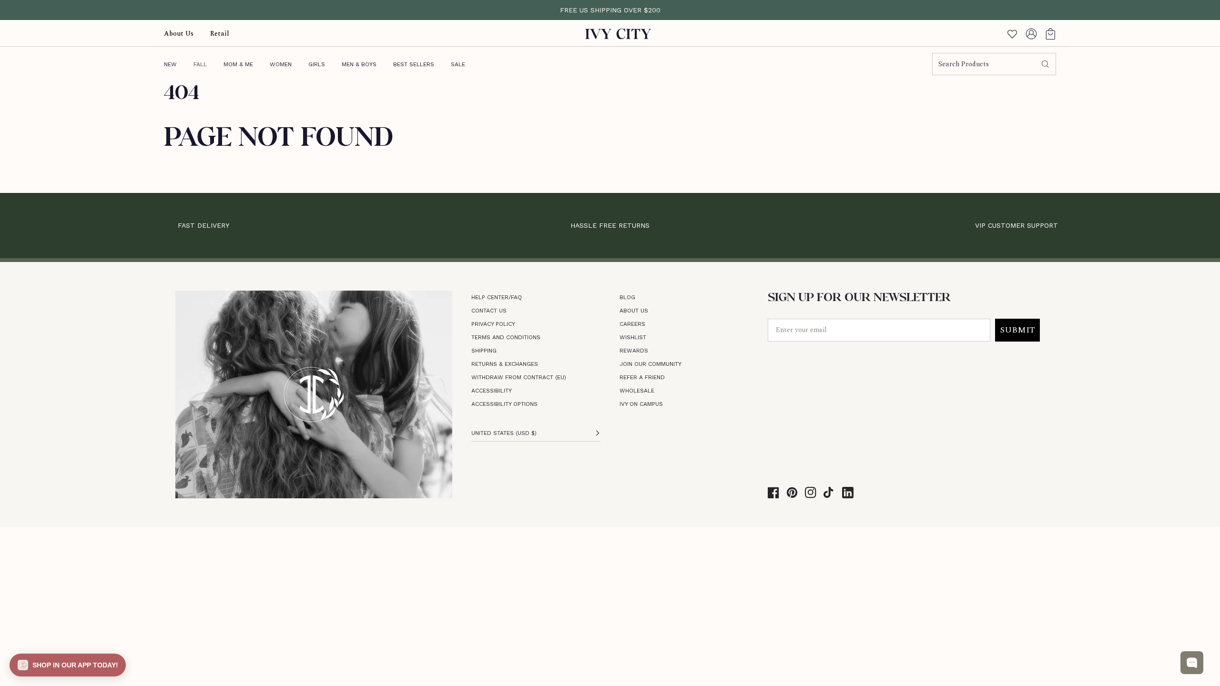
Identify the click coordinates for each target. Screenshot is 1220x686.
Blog (627, 297)
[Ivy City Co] (618, 33)
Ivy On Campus (641, 404)
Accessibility (491, 390)
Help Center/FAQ (496, 297)
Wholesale (637, 390)
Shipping (484, 350)
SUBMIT (1017, 329)
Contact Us (489, 310)
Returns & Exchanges (504, 364)
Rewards (634, 350)
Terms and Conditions (505, 337)
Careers (632, 324)
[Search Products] (1045, 64)
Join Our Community (650, 364)
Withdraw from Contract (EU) (518, 377)
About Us (634, 310)
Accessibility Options (504, 404)
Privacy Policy (493, 324)
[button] (1050, 33)
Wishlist (633, 337)
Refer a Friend (642, 377)
